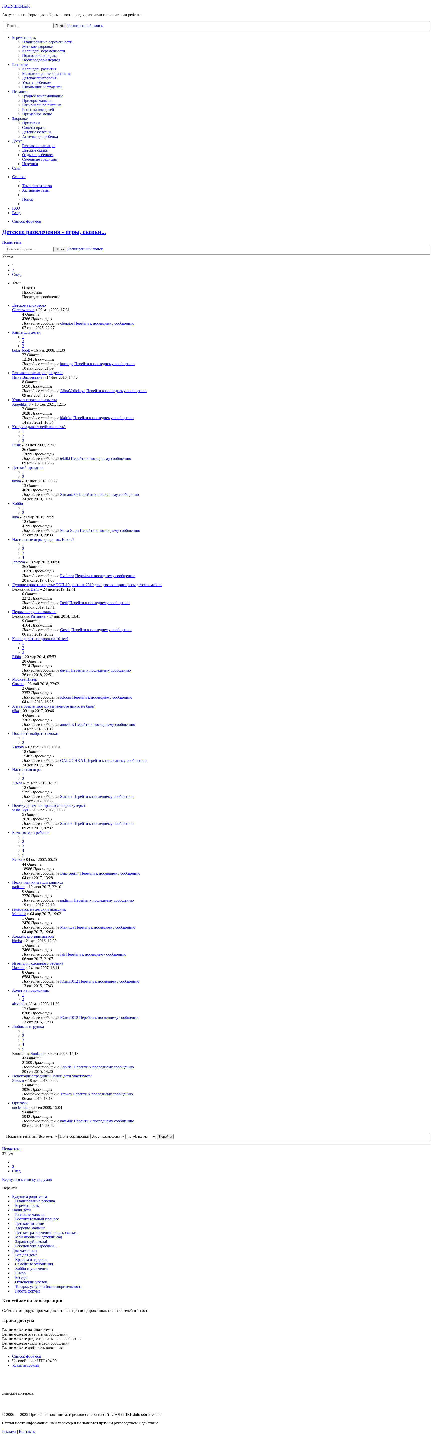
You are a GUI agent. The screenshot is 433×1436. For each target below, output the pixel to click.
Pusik (16, 445)
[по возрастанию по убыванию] (141, 1136)
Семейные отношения (34, 1264)
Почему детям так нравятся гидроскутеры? (48, 805)
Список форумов (26, 1356)
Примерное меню (37, 114)
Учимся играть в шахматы (34, 400)
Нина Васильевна (27, 377)
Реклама (9, 1431)
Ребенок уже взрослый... (36, 1246)
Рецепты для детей (38, 109)
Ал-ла (17, 783)
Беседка (21, 1277)
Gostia (65, 630)
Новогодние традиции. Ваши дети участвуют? (52, 1076)
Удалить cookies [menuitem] (25, 1365)
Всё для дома (26, 1255)
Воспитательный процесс (37, 1219)
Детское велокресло (29, 305)
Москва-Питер (24, 679)
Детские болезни (36, 132)
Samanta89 (69, 494)
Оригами (20, 1103)
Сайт (16, 168)
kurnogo (66, 364)
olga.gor (66, 323)
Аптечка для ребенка (40, 136)
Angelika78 (21, 404)
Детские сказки (35, 150)
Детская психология (39, 78)
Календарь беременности (43, 51)
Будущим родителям (29, 1196)
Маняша (19, 914)
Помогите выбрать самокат (35, 733)
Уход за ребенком (36, 82)
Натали (18, 968)
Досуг (17, 141)
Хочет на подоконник (30, 990)
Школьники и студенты (42, 87)
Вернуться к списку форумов (27, 1179)
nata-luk (66, 1121)
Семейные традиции (39, 159)
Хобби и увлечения (31, 1268)
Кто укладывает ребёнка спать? (39, 427)
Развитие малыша (30, 1214)
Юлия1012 (69, 981)
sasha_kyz (20, 810)
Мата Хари (69, 530)
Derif (35, 589)
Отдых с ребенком (37, 155)
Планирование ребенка (35, 1201)
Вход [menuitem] (16, 213)
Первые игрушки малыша (34, 612)
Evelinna (67, 575)
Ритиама (38, 616)
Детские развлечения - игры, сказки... (54, 232)
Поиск (59, 249)
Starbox (66, 796)
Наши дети (21, 1210)
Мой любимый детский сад (38, 1237)
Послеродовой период (41, 60)
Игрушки (30, 164)
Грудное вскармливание (42, 96)
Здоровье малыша (30, 1228)
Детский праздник (28, 467)
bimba (17, 941)
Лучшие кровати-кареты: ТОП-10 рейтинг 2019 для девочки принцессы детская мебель (87, 585)
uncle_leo (19, 1107)
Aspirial (66, 1067)
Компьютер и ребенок (31, 832)
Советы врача (33, 127)
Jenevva (18, 562)
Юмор (20, 1273)
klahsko (66, 418)
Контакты (27, 1431)
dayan (65, 670)
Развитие (20, 64)
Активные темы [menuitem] (36, 190)
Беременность (24, 37)
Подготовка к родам (39, 55)
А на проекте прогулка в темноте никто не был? (53, 706)
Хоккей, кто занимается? (33, 936)
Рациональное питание (42, 105)
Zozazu (18, 1080)
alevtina (18, 1004)
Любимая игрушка (28, 1026)
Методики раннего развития (46, 73)
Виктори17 (69, 873)
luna (15, 517)
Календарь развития (39, 69)
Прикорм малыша (37, 100)
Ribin (16, 657)
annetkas (67, 724)
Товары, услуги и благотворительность (48, 1286)
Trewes (66, 1094)
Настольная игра (26, 769)
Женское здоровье (37, 46)
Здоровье (20, 118)
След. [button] (17, 274)
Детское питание (29, 1223)
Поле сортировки (75, 1136)
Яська (17, 859)
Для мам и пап (24, 1250)
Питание (19, 91)
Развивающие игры (38, 145)
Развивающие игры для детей (37, 373)
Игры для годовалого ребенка (37, 963)
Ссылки (19, 177)
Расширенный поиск (85, 249)
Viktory (18, 747)
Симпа (18, 684)
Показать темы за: (22, 1136)
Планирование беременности (47, 42)
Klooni (65, 697)
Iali (62, 954)
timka (16, 481)
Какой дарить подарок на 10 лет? (40, 639)
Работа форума (27, 1291)
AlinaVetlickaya (72, 391)
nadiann (18, 887)
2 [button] (13, 270)
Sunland (37, 1053)
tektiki (65, 458)
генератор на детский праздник (39, 909)
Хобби (17, 503)
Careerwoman (23, 310)
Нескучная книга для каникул (37, 882)
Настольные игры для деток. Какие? (43, 539)
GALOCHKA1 (72, 760)
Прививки (31, 123)
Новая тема (11, 242)
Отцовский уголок (31, 1282)
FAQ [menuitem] (16, 208)
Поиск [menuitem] (27, 199)
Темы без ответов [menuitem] (37, 186)
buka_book (21, 350)
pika (15, 711)
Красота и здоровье (31, 1259)
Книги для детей (26, 332)
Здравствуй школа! (31, 1241)
